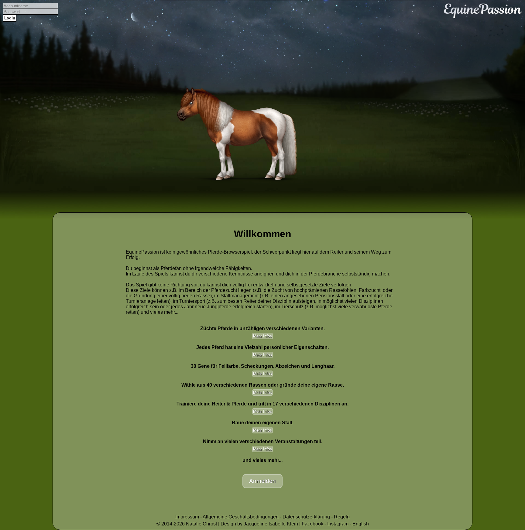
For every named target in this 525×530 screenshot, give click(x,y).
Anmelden (262, 481)
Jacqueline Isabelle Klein (271, 523)
